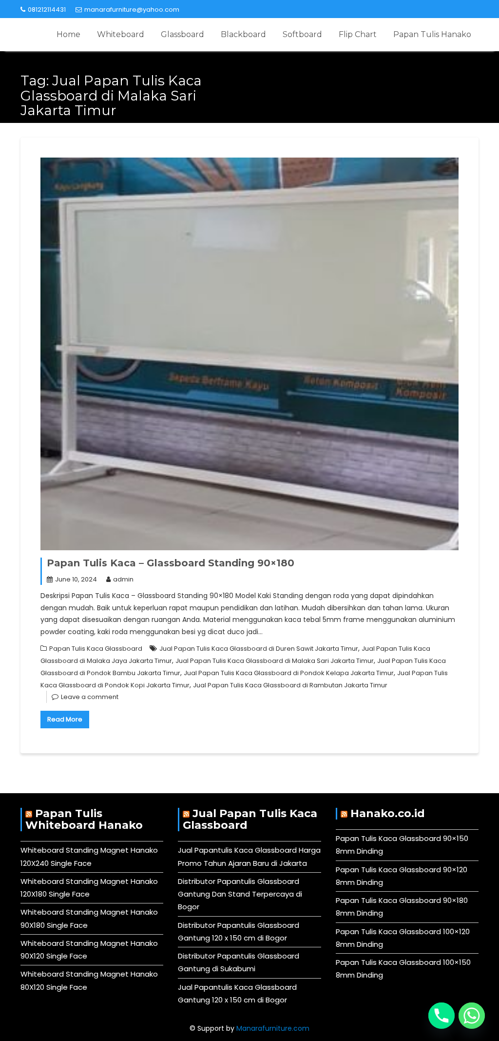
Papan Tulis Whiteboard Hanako (84, 819)
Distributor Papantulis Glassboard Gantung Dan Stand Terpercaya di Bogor (240, 894)
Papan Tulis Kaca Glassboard (95, 648)
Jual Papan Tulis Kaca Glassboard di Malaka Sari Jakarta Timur (274, 660)
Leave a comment (89, 696)
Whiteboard (120, 34)
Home (68, 34)
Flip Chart (358, 34)
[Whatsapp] (472, 1015)
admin (123, 579)
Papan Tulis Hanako (432, 34)
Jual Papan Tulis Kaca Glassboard (250, 819)
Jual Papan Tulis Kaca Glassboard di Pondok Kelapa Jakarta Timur (289, 673)
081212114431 (47, 9)
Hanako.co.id (387, 813)
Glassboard (182, 34)
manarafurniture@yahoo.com (131, 9)
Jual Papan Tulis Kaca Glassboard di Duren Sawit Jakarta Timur (258, 648)
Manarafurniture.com (272, 1028)
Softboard (302, 34)
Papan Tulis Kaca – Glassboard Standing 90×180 (170, 563)
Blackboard (243, 34)
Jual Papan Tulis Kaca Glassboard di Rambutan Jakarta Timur (290, 685)
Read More (64, 719)
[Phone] (441, 1015)
